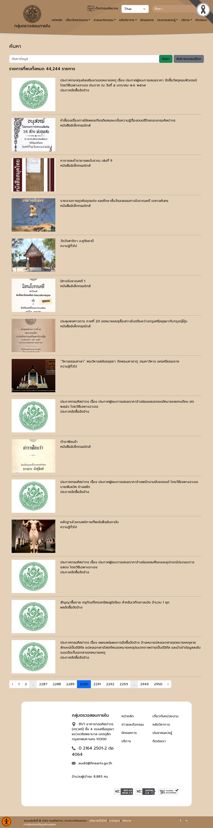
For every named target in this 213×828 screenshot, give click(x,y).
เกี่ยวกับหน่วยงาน (165, 716)
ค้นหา (166, 58)
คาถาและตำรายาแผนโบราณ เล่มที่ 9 (86, 160)
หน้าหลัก (127, 716)
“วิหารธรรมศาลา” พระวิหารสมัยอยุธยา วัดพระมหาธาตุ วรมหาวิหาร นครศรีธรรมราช (119, 361)
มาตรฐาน (114, 821)
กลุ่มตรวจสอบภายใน (32, 26)
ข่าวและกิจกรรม (132, 724)
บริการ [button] (185, 20)
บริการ (126, 741)
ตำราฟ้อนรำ (69, 441)
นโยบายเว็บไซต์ (98, 821)
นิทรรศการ (147, 20)
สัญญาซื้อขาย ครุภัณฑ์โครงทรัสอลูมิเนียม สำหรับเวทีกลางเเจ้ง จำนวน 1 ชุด (114, 602)
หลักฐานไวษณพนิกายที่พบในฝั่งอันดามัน (89, 522)
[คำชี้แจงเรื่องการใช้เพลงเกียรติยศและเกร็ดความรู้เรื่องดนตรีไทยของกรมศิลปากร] (33, 134)
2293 (124, 684)
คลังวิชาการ (161, 724)
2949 (144, 684)
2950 (158, 684)
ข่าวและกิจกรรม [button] (103, 20)
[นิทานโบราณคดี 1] (33, 295)
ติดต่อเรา (159, 741)
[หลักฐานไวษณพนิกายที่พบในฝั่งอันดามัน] (33, 536)
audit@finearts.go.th (95, 763)
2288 (57, 684)
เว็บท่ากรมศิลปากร (106, 8)
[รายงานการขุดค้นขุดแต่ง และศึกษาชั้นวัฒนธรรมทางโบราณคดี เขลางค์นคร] (33, 215)
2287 (43, 684)
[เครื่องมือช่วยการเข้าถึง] (6, 822)
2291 (97, 684)
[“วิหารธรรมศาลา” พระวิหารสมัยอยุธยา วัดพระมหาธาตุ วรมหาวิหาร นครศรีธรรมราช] (33, 375)
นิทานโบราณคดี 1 (72, 281)
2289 (70, 684)
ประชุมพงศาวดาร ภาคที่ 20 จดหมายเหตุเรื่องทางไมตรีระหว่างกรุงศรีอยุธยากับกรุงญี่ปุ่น (123, 321)
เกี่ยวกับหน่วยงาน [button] (77, 20)
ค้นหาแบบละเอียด (188, 58)
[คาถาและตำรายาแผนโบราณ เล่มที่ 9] (33, 174)
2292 (110, 684)
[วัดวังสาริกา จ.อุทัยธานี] (33, 255)
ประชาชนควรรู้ (162, 732)
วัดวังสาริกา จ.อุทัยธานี (77, 240)
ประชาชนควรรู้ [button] (166, 20)
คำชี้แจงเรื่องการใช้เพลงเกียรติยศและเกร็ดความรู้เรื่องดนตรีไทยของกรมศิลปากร (117, 120)
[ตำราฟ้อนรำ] (33, 456)
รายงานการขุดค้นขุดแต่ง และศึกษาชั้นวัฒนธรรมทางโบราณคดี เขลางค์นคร (114, 200)
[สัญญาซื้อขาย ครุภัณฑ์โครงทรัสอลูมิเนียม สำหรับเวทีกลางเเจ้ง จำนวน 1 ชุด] (33, 616)
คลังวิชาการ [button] (126, 20)
